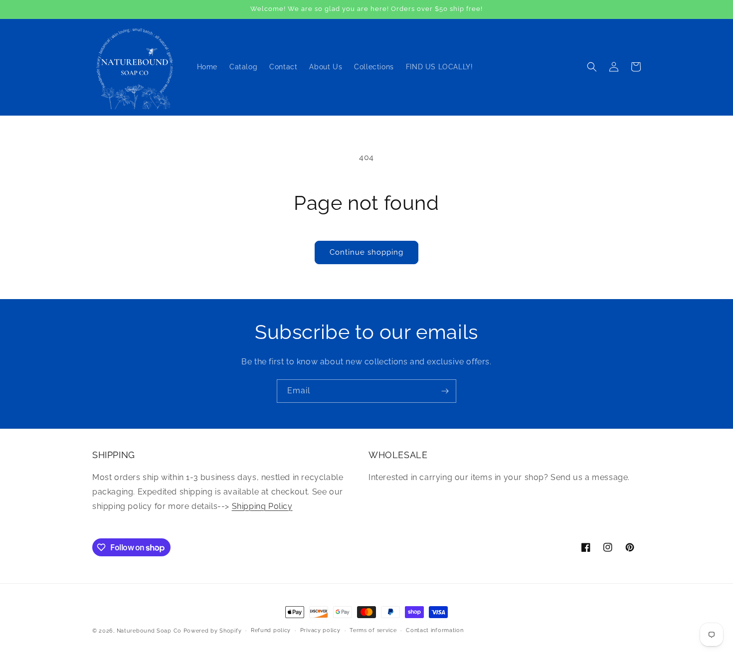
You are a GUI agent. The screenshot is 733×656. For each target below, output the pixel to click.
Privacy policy (320, 630)
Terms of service (373, 630)
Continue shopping (366, 252)
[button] (592, 67)
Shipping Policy (262, 506)
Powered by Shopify (212, 631)
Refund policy (271, 630)
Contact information (434, 630)
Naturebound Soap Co (149, 631)
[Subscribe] (445, 391)
